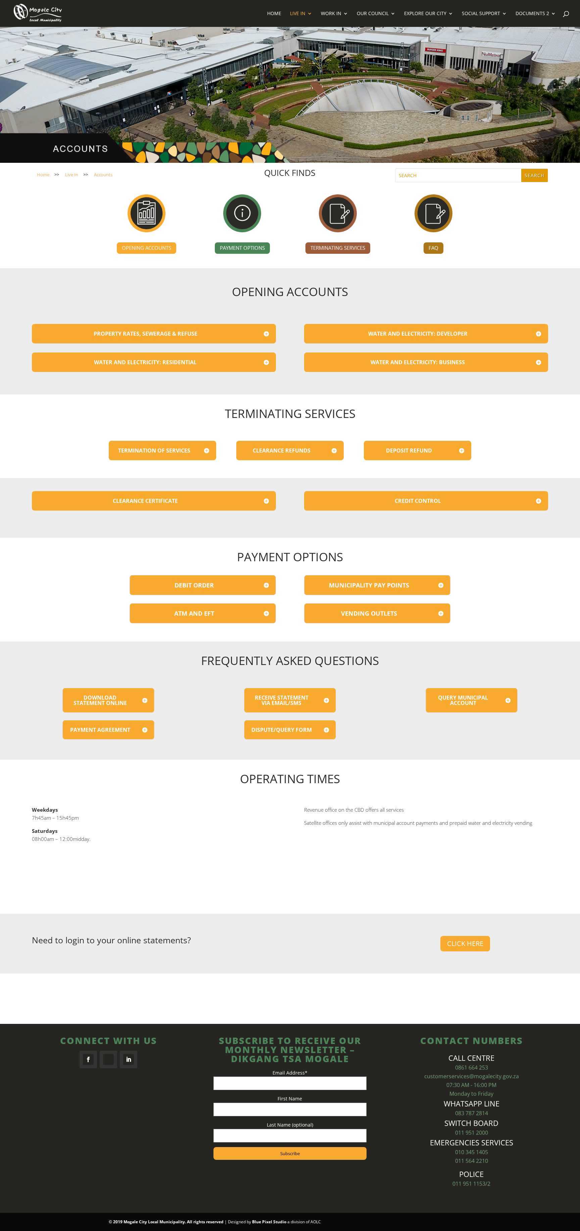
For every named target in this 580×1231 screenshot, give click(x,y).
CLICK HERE (465, 943)
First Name (290, 1098)
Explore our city (425, 13)
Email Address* (290, 1073)
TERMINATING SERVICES (337, 247)
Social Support (481, 13)
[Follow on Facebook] (88, 1059)
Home (274, 13)
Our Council (373, 13)
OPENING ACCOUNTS (146, 247)
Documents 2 (532, 13)
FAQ (433, 247)
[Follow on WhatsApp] (108, 1059)
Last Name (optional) (290, 1125)
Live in (297, 13)
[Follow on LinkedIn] (128, 1059)
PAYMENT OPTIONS (242, 247)
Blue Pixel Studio (269, 1222)
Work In (331, 13)
